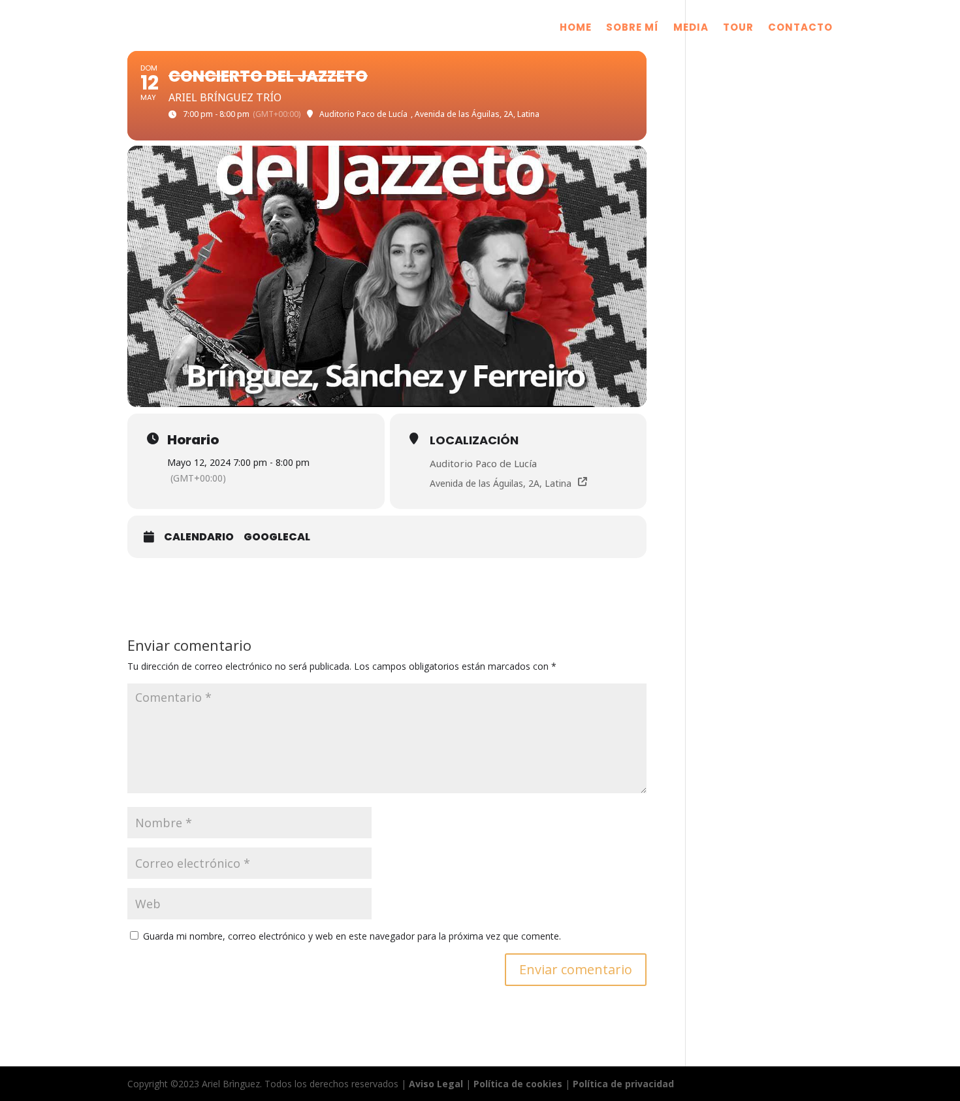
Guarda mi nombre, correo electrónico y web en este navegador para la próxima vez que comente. (352, 936)
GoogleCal (277, 537)
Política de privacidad (623, 1083)
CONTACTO (800, 28)
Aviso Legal (436, 1083)
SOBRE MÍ (632, 28)
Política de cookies (517, 1083)
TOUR (738, 28)
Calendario (199, 537)
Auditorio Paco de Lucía (483, 463)
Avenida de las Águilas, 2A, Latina (500, 483)
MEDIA (691, 28)
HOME (576, 28)
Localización (474, 440)
